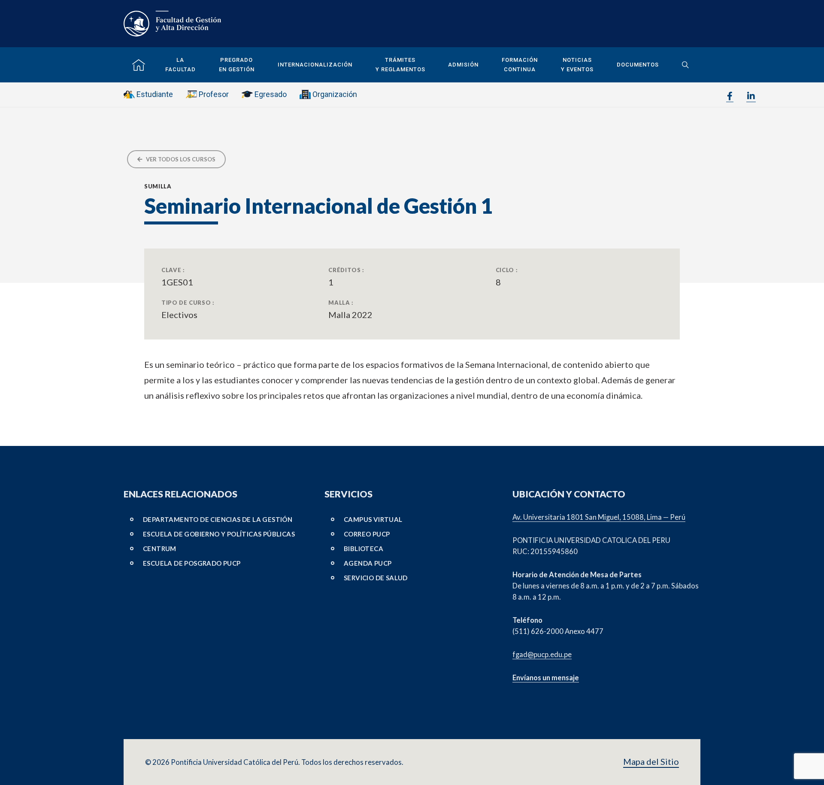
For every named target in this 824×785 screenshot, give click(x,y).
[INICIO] (139, 65)
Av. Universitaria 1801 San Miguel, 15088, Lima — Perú (598, 517)
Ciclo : (507, 270)
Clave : (173, 270)
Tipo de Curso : (188, 302)
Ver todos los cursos (180, 159)
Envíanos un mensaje (545, 677)
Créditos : (346, 270)
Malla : (341, 302)
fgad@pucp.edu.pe (542, 654)
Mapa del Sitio (651, 761)
